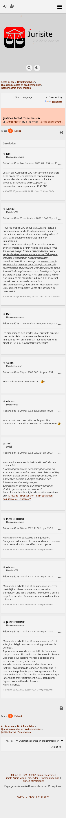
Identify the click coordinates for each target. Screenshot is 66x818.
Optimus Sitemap (50, 778)
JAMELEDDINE (13, 122)
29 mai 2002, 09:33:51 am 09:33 (28, 452)
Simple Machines (46, 775)
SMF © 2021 (29, 775)
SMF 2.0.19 (15, 775)
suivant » (58, 121)
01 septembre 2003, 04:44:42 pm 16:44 (32, 323)
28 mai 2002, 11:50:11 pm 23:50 (28, 528)
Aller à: (9, 741)
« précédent (46, 121)
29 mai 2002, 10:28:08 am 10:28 (28, 410)
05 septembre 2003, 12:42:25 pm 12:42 (32, 218)
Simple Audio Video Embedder (21, 778)
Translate (57, 101)
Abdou (10, 209)
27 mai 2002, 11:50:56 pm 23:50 (28, 631)
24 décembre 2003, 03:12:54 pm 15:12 (31, 163)
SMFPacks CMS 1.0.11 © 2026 (33, 797)
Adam (10, 362)
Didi (8, 154)
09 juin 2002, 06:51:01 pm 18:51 (28, 372)
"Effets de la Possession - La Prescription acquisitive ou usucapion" (28, 497)
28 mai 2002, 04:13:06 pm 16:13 (28, 576)
